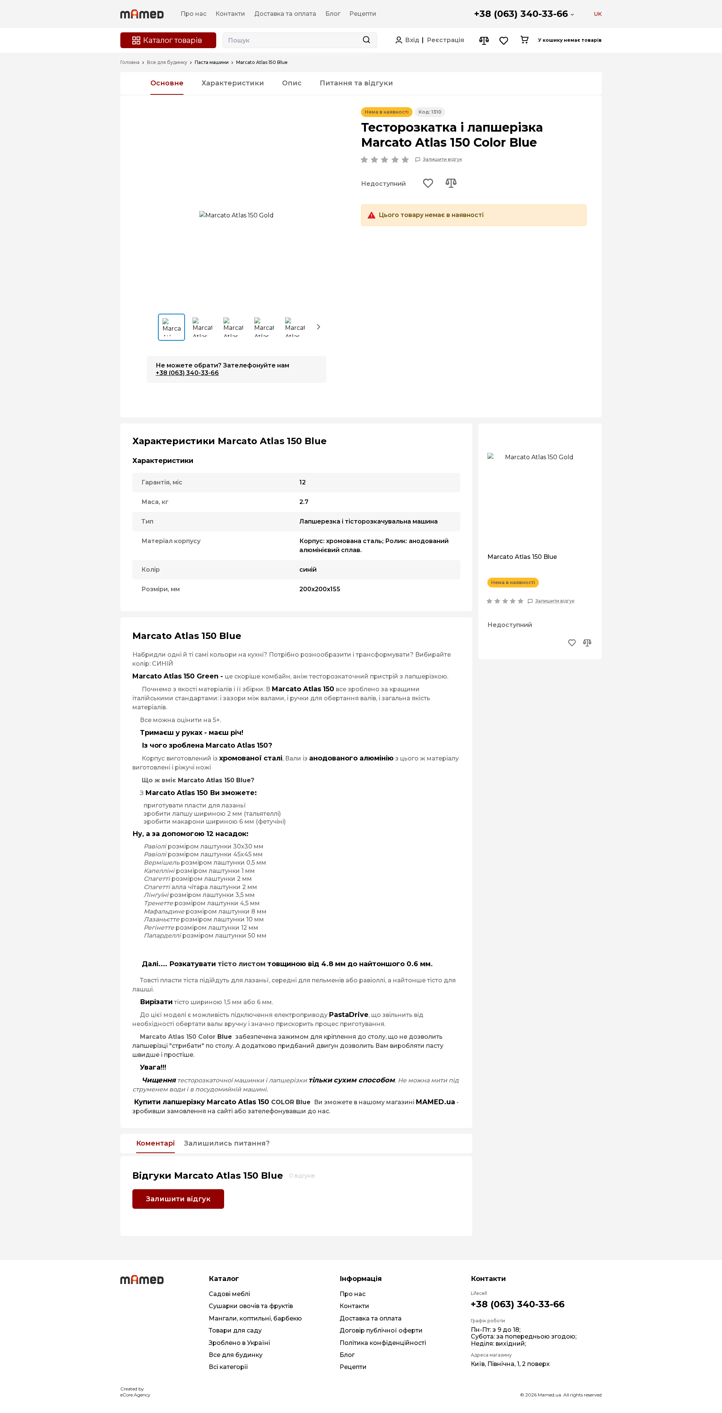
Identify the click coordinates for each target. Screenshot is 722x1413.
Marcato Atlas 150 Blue (522, 557)
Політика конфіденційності (383, 1342)
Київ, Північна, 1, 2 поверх (510, 1363)
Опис (292, 83)
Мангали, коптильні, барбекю (255, 1318)
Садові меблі (229, 1294)
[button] (318, 326)
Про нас (353, 1294)
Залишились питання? (227, 1143)
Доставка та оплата (371, 1318)
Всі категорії (228, 1367)
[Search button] (366, 40)
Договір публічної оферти (381, 1330)
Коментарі (155, 1143)
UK (598, 14)
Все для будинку (167, 62)
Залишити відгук (442, 159)
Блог (347, 1354)
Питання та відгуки (356, 83)
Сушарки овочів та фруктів (251, 1306)
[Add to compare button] (450, 184)
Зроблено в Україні (239, 1342)
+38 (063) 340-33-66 (521, 13)
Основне (167, 83)
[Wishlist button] (504, 40)
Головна (130, 62)
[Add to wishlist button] (428, 184)
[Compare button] (483, 40)
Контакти (354, 1306)
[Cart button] (524, 40)
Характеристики (233, 83)
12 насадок (226, 834)
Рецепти (353, 1367)
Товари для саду (235, 1330)
